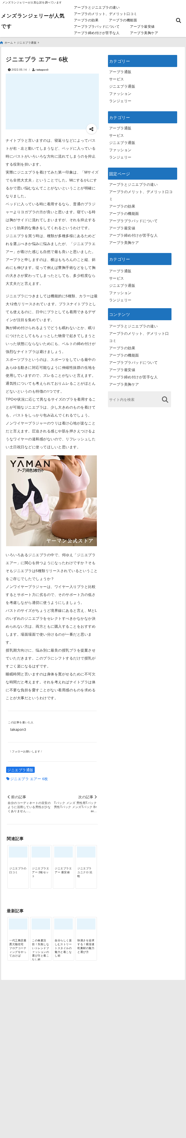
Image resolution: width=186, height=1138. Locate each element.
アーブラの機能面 (123, 19)
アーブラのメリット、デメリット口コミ (105, 13)
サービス (116, 79)
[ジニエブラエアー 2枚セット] (41, 852)
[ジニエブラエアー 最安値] (63, 852)
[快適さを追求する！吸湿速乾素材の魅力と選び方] (86, 924)
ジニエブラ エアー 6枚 (29, 778)
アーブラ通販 (120, 71)
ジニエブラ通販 (20, 769)
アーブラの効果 (86, 19)
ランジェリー (120, 100)
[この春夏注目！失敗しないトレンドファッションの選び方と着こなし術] (41, 924)
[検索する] (165, 399)
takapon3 (43, 69)
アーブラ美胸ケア (144, 32)
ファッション (120, 93)
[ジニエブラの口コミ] (18, 852)
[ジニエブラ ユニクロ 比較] (86, 852)
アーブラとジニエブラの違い (97, 7)
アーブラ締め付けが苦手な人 (97, 32)
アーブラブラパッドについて (97, 26)
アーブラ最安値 (142, 26)
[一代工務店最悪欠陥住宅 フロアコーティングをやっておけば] (18, 924)
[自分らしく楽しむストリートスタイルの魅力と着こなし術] (63, 924)
